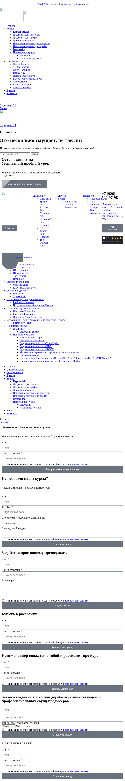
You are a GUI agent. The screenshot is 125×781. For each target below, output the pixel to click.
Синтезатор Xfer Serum (32, 340)
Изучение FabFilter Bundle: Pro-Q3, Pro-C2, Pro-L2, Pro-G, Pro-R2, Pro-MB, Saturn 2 (65, 358)
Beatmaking (19, 49)
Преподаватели (98, 198)
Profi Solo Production (24, 314)
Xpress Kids (19, 296)
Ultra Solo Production (24, 311)
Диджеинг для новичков (26, 34)
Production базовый (23, 302)
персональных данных (75, 464)
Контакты (95, 213)
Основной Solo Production (27, 317)
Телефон (7, 507)
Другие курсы (62, 197)
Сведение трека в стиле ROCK (37, 349)
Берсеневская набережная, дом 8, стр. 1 (112, 216)
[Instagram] (14, 209)
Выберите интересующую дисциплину (23, 517)
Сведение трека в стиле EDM (36, 346)
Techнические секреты (32, 337)
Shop (92, 210)
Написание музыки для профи (30, 46)
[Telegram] (14, 217)
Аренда (94, 207)
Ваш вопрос (8, 580)
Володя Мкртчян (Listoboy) (28, 78)
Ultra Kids (18, 293)
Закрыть (4, 422)
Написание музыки (30, 58)
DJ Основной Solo (23, 270)
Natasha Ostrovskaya (24, 75)
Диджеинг (25, 55)
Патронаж (18, 278)
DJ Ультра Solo (21, 273)
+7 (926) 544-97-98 (115, 98)
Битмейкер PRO (22, 322)
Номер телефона (11, 453)
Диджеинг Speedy (45, 200)
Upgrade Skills (20, 284)
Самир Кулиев (21, 64)
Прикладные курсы (24, 52)
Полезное (88, 195)
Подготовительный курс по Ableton (33, 305)
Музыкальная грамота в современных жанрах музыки (49, 352)
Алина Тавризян (22, 87)
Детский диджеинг (23, 40)
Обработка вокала (30, 355)
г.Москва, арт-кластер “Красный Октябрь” (112, 207)
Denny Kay (19, 72)
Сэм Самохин (20, 81)
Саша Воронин (21, 69)
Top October (44, 242)
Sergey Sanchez (21, 67)
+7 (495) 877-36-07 (46, 4)
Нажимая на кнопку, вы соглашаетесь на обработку (47, 464)
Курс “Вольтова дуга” (25, 287)
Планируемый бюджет (14, 528)
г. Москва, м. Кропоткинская (73, 4)
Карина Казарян (22, 84)
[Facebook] (6, 209)
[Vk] (6, 217)
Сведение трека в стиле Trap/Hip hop (40, 343)
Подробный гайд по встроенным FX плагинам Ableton (50, 361)
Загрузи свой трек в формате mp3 (20, 722)
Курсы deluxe (21, 31)
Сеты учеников (95, 203)
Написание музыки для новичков (31, 43)
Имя (4, 442)
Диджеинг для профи (25, 37)
